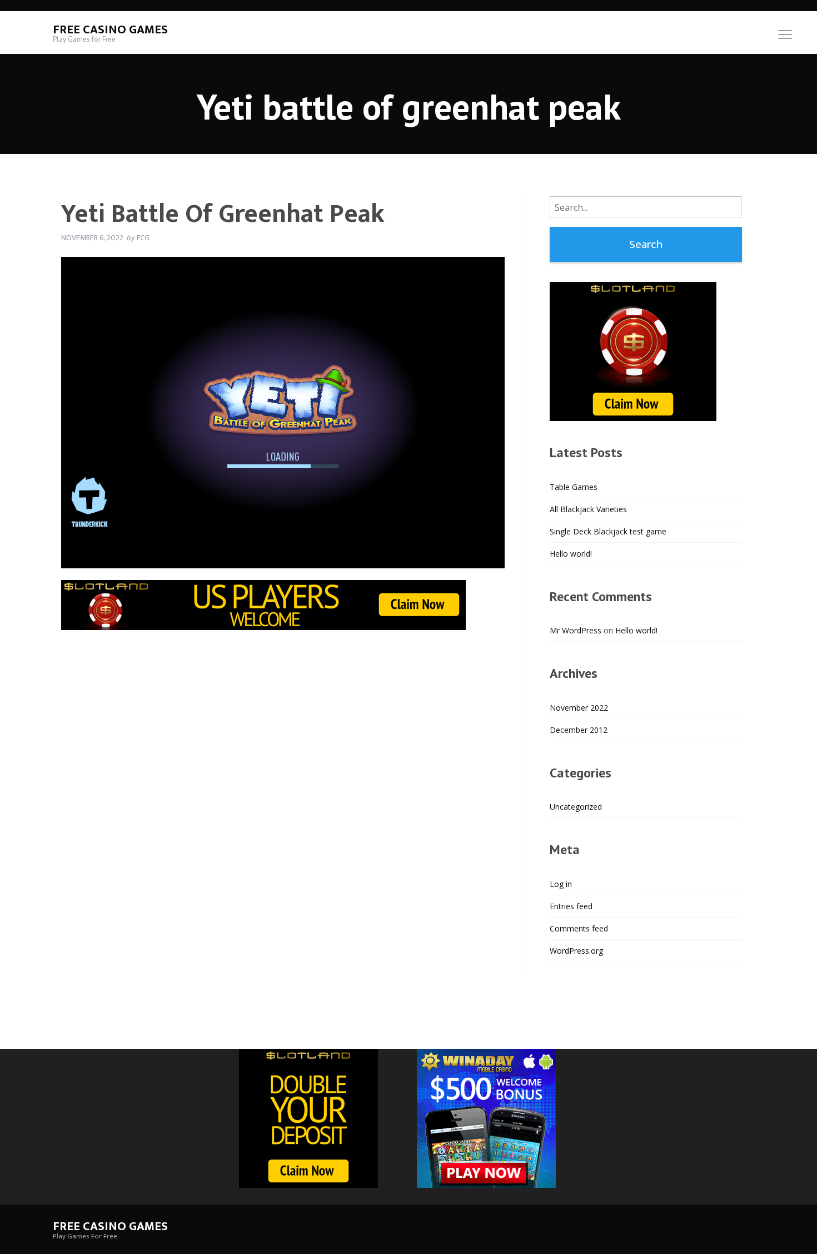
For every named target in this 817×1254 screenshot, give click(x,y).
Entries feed (571, 906)
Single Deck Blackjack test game (608, 531)
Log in (561, 884)
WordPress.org (576, 950)
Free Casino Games (110, 29)
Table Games (573, 487)
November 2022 (579, 707)
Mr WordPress (575, 630)
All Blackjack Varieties (588, 509)
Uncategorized (576, 806)
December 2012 (578, 730)
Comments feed (579, 928)
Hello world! (571, 553)
